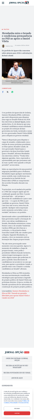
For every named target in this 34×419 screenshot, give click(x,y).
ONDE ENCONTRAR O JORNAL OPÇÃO (17, 359)
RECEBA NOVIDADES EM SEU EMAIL (17, 373)
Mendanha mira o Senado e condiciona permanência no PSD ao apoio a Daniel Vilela (17, 37)
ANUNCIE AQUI (17, 378)
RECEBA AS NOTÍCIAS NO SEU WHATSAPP (17, 366)
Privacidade (13, 403)
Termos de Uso (24, 403)
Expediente (7, 386)
